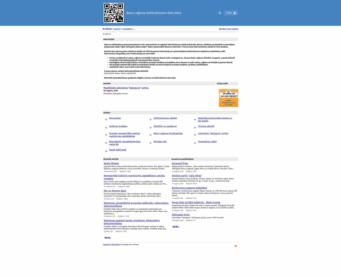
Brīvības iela (160, 141)
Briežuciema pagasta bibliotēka (189, 187)
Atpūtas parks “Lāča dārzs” (187, 175)
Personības (115, 118)
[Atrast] (219, 13)
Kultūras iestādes (118, 126)
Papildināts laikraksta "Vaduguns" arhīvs (126, 87)
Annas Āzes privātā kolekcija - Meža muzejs (196, 202)
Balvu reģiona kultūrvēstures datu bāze (153, 13)
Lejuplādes (127, 29)
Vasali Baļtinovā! (117, 149)
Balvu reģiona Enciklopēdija (168, 133)
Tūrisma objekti (206, 126)
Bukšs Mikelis (111, 163)
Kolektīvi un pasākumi (165, 126)
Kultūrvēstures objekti (165, 118)
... (134, 29)
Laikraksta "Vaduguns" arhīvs (213, 133)
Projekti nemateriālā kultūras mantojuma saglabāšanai (124, 135)
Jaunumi (117, 29)
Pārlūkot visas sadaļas (228, 29)
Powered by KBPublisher (111, 244)
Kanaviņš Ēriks (180, 163)
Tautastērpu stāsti (207, 141)
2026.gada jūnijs (181, 214)
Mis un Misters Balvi (115, 190)
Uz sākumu (107, 29)
